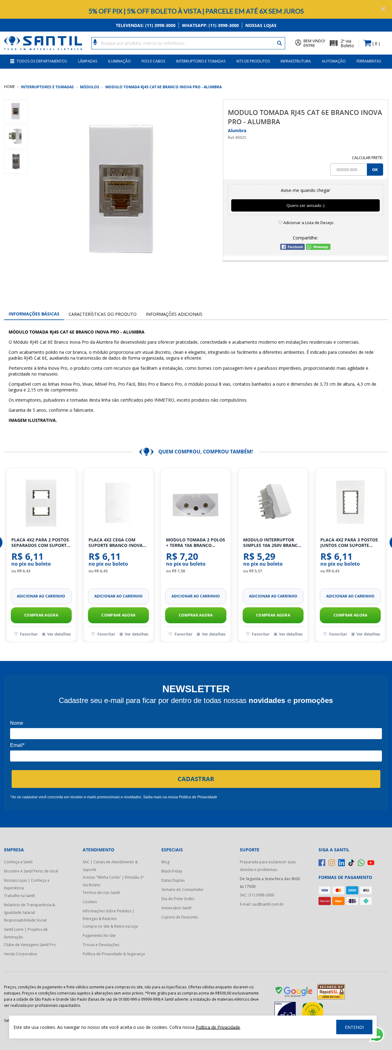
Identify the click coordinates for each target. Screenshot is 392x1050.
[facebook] (321, 862)
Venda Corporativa (20, 953)
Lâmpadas (87, 61)
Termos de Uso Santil (101, 892)
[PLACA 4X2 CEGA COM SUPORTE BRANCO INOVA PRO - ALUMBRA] (118, 502)
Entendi (354, 1027)
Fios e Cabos (153, 61)
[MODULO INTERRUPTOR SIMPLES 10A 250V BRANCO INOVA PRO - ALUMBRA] (273, 502)
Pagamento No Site (99, 935)
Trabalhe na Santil (19, 895)
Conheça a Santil (18, 862)
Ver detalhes (59, 634)
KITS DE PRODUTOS (253, 61)
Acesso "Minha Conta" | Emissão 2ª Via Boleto (113, 881)
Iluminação (119, 61)
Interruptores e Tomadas (200, 61)
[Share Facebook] (292, 248)
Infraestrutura (296, 61)
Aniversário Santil (176, 908)
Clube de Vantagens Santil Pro (30, 944)
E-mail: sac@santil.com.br (262, 904)
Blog (165, 862)
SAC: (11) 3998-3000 (257, 895)
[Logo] (43, 43)
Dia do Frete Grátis (177, 898)
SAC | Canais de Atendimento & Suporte (110, 865)
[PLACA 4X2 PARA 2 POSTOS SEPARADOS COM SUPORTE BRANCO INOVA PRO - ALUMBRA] (41, 502)
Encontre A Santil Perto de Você (31, 871)
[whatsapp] (361, 862)
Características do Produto (103, 314)
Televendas (145, 25)
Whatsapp (210, 25)
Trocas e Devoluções (101, 944)
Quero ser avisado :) (305, 205)
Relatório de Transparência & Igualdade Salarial (29, 908)
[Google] (294, 993)
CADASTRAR (196, 779)
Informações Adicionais (174, 314)
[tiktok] (351, 862)
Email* (17, 745)
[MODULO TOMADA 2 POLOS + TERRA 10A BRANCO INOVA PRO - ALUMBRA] (195, 502)
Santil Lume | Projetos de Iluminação (26, 933)
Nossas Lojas (261, 25)
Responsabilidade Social (25, 920)
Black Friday (171, 871)
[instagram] (331, 862)
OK (375, 169)
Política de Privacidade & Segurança (114, 953)
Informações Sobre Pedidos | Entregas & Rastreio (108, 914)
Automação (334, 61)
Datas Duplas (173, 880)
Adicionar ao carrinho (41, 596)
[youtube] (371, 862)
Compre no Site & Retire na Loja (110, 926)
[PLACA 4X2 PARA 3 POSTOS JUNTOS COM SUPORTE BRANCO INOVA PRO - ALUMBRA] (350, 502)
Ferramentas (368, 61)
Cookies (90, 901)
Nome (16, 723)
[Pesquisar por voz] (95, 42)
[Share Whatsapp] (318, 248)
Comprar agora (41, 615)
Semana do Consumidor (182, 889)
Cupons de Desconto (179, 917)
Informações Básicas (34, 314)
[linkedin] (341, 862)
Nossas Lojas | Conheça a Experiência (26, 884)
